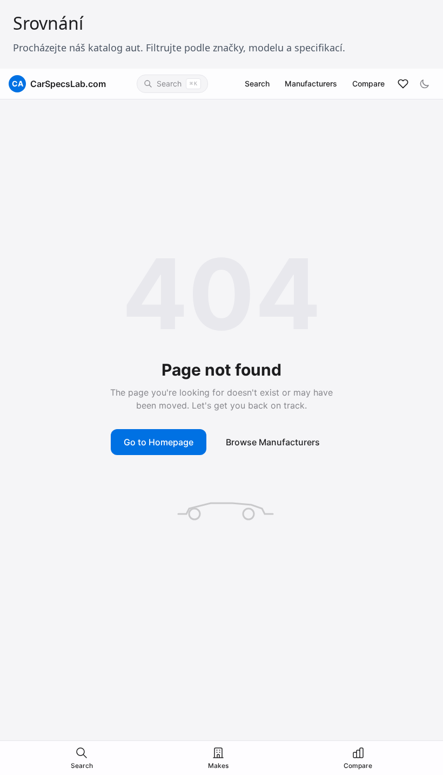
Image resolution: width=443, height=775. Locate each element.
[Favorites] (403, 83)
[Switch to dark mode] (424, 83)
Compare (368, 83)
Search (257, 83)
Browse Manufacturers (273, 442)
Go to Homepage (158, 442)
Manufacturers (311, 83)
